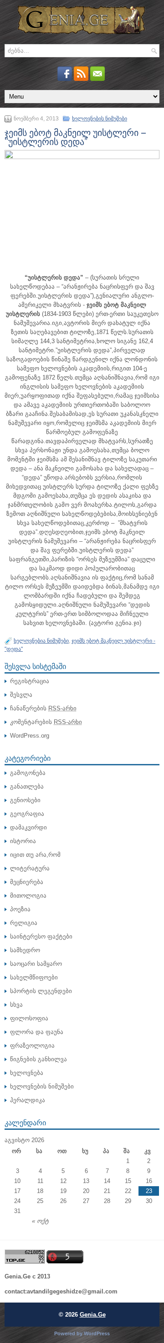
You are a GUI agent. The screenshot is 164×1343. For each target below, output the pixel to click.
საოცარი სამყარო (36, 963)
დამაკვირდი (28, 827)
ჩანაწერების (43, 708)
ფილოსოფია (29, 1018)
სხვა (16, 1004)
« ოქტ (40, 1221)
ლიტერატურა (30, 868)
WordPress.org (29, 735)
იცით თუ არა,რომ (35, 854)
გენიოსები (25, 800)
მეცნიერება (26, 882)
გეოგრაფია (27, 813)
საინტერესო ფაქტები (41, 936)
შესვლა (21, 694)
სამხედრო (25, 950)
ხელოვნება (26, 1072)
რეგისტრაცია (29, 681)
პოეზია (20, 909)
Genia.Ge (93, 1314)
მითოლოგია (28, 895)
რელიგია (23, 922)
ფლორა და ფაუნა (36, 1031)
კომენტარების (46, 722)
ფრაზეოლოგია (32, 1045)
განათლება (27, 786)
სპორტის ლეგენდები (41, 991)
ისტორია (23, 841)
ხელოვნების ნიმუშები (99, 118)
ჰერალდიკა (27, 1100)
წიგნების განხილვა (38, 1059)
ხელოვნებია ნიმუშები (41, 641)
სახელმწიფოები (34, 977)
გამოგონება (28, 772)
